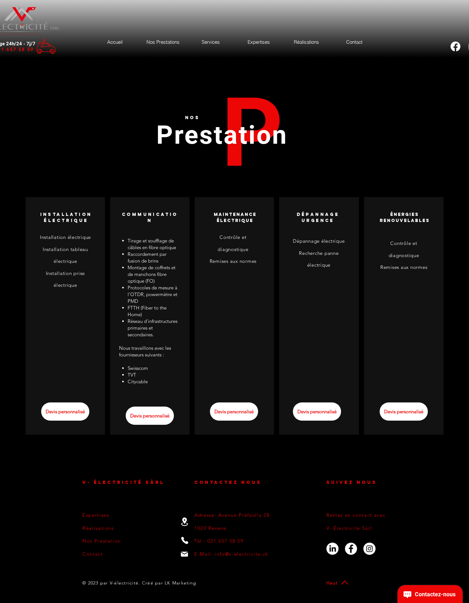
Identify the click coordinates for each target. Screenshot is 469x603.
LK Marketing (179, 583)
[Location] (184, 521)
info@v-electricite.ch (241, 554)
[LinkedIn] (332, 549)
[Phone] (184, 540)
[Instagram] (369, 549)
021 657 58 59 (225, 541)
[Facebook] (455, 46)
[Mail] (184, 554)
